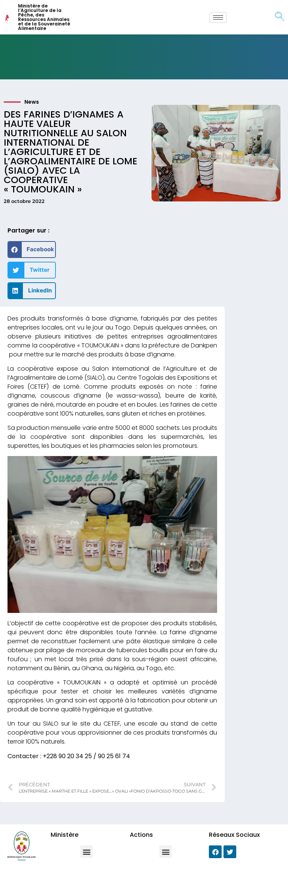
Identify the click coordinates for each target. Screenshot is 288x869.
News (31, 102)
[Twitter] (230, 851)
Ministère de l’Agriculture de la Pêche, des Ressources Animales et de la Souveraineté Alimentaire (44, 17)
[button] (32, 249)
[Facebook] (215, 851)
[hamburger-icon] (218, 17)
